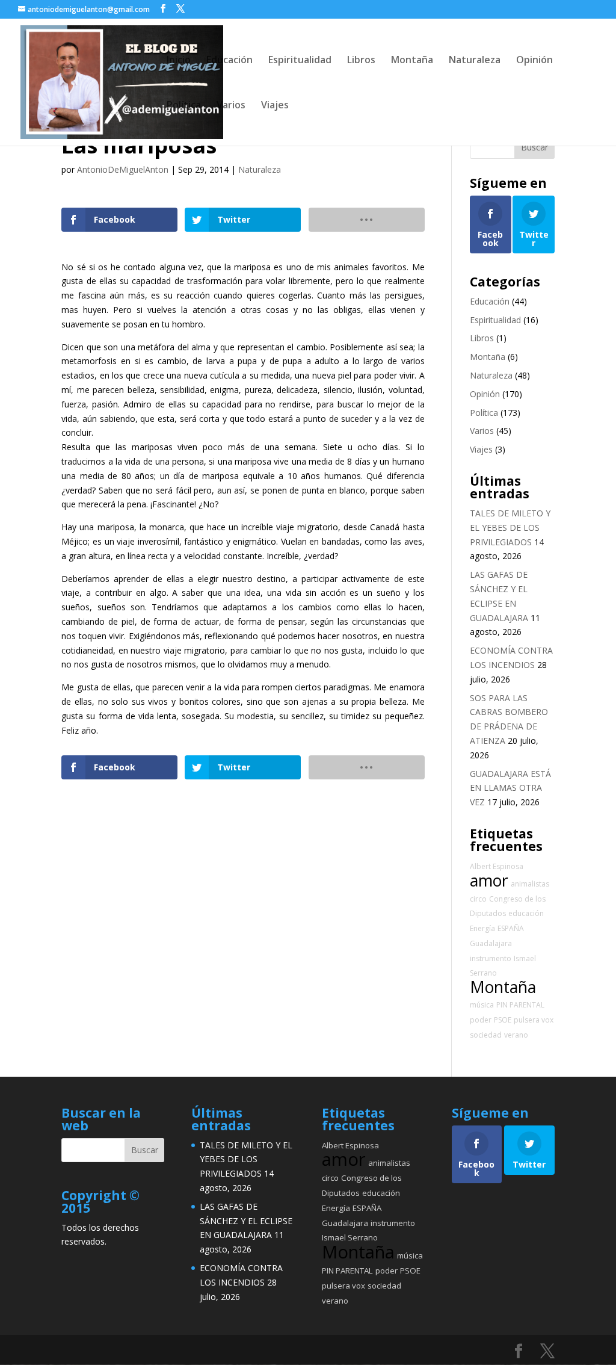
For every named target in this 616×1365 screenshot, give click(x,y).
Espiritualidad (299, 60)
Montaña (412, 60)
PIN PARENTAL (520, 1005)
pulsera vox (533, 1020)
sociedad (486, 1035)
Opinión (534, 60)
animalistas (530, 884)
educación (526, 913)
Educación (229, 60)
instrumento (490, 958)
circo (478, 899)
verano (516, 1035)
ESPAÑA (510, 928)
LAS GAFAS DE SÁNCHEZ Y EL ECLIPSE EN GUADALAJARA (246, 1221)
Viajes (275, 106)
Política (184, 106)
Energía (482, 928)
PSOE (502, 1020)
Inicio (179, 60)
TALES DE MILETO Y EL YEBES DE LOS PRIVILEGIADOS (510, 527)
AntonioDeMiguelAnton (122, 169)
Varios (231, 106)
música (482, 1005)
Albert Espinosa (496, 866)
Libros (361, 60)
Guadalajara (491, 943)
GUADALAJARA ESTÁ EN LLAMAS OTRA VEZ (510, 788)
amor (489, 880)
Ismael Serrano (350, 1237)
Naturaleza (474, 60)
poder (480, 1020)
